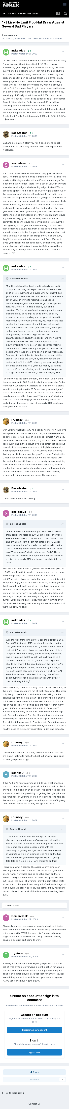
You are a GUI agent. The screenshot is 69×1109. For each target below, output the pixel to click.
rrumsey (17, 419)
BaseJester (19, 132)
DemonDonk (19, 916)
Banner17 (17, 772)
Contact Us (34, 1103)
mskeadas (11, 35)
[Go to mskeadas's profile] (6, 52)
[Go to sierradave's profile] (6, 165)
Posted (24, 53)
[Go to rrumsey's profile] (6, 421)
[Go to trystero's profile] (6, 955)
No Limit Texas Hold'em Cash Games (42, 38)
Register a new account (34, 1030)
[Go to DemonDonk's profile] (6, 917)
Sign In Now (34, 1052)
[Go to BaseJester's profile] (6, 134)
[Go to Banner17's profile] (6, 774)
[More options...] (63, 52)
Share (35, 1072)
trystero (17, 953)
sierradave (18, 163)
